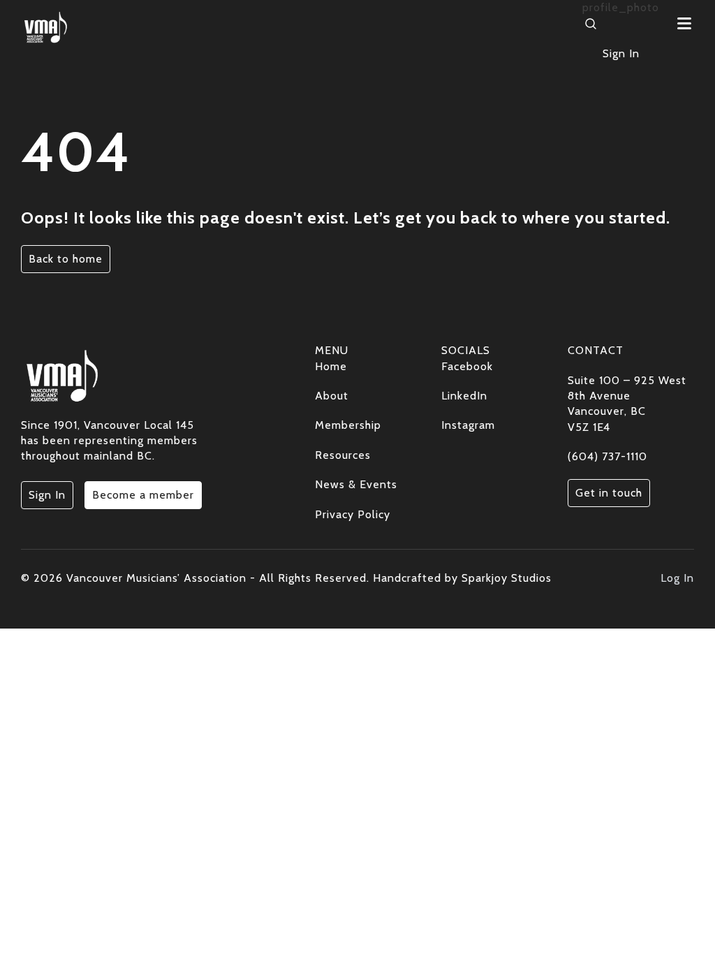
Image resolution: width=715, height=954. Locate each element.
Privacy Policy (352, 514)
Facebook (467, 366)
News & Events (356, 484)
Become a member (143, 494)
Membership (348, 425)
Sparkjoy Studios (507, 578)
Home (331, 366)
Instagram (468, 425)
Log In (677, 578)
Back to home (66, 258)
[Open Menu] (683, 23)
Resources (343, 455)
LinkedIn (464, 395)
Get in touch (608, 492)
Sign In (621, 53)
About (331, 395)
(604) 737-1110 (607, 456)
